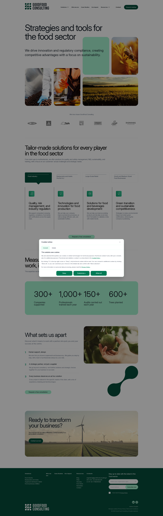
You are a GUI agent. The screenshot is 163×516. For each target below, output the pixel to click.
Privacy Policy (86, 267)
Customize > (81, 273)
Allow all (99, 273)
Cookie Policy (96, 258)
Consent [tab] (45, 248)
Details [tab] (54, 248)
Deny (64, 273)
